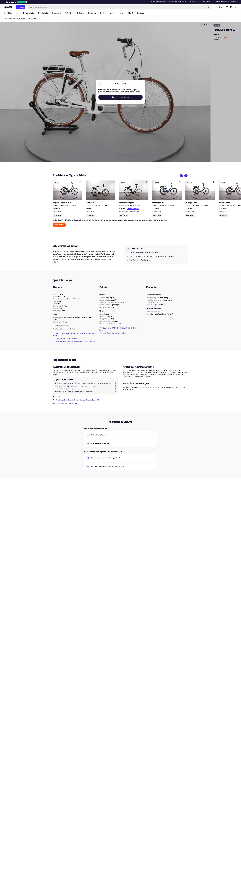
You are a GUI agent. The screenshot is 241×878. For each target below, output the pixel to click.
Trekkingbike (16, 18)
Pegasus (23, 18)
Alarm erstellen (59, 225)
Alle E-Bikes (7, 18)
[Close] (122, 1)
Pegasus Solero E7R (34, 18)
